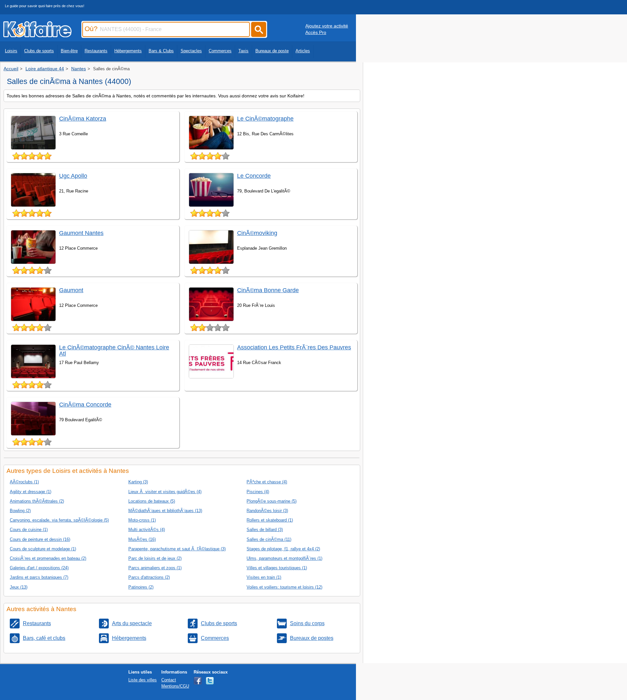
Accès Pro (315, 32)
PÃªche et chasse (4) (267, 481)
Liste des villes (142, 679)
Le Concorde (254, 176)
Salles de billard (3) (265, 529)
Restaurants (96, 50)
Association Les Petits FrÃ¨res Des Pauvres (294, 347)
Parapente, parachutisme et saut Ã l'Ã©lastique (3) (177, 548)
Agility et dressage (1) (30, 491)
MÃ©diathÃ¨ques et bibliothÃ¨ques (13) (165, 510)
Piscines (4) (258, 491)
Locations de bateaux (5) (151, 501)
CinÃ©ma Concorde (85, 404)
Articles (303, 50)
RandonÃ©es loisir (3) (267, 510)
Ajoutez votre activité (326, 25)
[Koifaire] (37, 35)
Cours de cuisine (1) (29, 529)
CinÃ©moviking (257, 233)
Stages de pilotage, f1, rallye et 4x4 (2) (283, 548)
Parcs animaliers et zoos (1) (155, 567)
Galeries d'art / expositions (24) (39, 567)
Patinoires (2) (140, 587)
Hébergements (128, 50)
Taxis (243, 50)
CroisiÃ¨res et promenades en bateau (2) (48, 558)
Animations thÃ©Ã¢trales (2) (37, 501)
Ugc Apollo (73, 176)
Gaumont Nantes (81, 233)
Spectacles (191, 50)
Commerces (220, 50)
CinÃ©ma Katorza (82, 118)
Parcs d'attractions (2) (149, 577)
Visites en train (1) (264, 577)
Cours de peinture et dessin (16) (40, 539)
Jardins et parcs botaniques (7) (39, 577)
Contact (168, 679)
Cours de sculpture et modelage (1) (43, 548)
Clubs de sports (39, 50)
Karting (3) (138, 481)
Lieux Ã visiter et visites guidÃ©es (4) (164, 491)
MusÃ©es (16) (142, 539)
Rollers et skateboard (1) (270, 520)
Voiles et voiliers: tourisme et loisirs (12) (284, 587)
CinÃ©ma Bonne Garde (268, 290)
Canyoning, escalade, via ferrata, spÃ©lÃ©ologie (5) (59, 520)
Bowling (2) (20, 510)
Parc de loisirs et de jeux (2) (155, 558)
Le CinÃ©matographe (265, 118)
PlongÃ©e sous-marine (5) (272, 501)
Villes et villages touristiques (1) (277, 567)
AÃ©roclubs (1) (24, 481)
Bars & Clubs (161, 50)
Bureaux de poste (272, 50)
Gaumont (71, 290)
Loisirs (11, 50)
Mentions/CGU (175, 686)
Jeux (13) (18, 587)
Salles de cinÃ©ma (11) (269, 539)
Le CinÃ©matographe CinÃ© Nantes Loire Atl (114, 350)
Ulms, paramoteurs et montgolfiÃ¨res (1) (284, 558)
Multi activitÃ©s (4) (146, 529)
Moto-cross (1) (142, 520)
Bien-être (69, 50)
